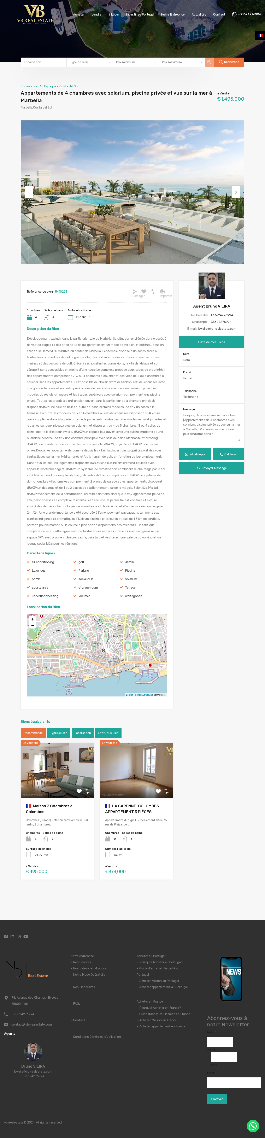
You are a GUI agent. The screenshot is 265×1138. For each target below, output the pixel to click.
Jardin (129, 562)
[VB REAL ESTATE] (35, 23)
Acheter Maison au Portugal (159, 981)
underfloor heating (45, 596)
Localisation (29, 86)
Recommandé (33, 733)
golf (81, 562)
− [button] (32, 625)
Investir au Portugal (140, 14)
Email (212, 1073)
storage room (88, 587)
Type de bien (58, 733)
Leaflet (129, 694)
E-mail (187, 372)
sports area (40, 587)
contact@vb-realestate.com (31, 1024)
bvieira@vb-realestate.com (217, 329)
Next (236, 192)
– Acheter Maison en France (157, 1020)
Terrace (130, 587)
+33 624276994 (22, 1014)
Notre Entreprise (173, 14)
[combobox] (44, 62)
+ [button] (32, 619)
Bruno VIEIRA (33, 1066)
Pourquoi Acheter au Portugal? (161, 962)
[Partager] (134, 291)
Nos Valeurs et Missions (90, 968)
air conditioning (43, 562)
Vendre (96, 14)
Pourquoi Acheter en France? (160, 1008)
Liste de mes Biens (211, 342)
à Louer (113, 14)
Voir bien (57, 787)
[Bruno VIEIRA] (33, 1059)
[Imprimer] (162, 291)
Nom (186, 353)
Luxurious (39, 570)
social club (85, 579)
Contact (219, 14)
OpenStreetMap (145, 694)
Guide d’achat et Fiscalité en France (164, 1014)
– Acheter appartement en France (161, 1026)
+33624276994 (249, 14)
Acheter (78, 14)
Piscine (130, 570)
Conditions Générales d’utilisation (97, 1037)
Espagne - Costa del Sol (61, 86)
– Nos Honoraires (82, 987)
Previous (29, 192)
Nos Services (82, 962)
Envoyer (217, 1099)
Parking (83, 570)
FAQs (77, 1003)
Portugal (143, 974)
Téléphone (190, 390)
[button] (253, 1126)
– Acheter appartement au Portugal (162, 987)
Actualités (199, 14)
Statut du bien (108, 733)
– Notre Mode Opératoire (88, 974)
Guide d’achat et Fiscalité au (159, 968)
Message (189, 409)
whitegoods (133, 596)
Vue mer (84, 596)
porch (36, 579)
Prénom (212, 1049)
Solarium (131, 579)
